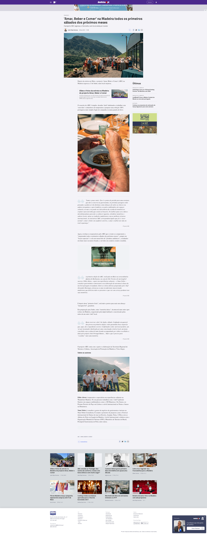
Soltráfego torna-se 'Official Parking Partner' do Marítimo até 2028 (143, 90)
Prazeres (80, 515)
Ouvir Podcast (196, 528)
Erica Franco (53, 502)
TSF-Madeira (109, 518)
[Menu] (50, 2)
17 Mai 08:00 (63, 475)
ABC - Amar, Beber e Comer (85, 436)
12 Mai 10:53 (91, 475)
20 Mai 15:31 (117, 500)
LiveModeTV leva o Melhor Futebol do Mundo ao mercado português (144, 98)
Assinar (150, 2)
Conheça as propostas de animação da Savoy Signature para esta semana (144, 106)
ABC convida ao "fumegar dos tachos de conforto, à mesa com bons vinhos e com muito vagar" (89, 470)
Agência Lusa (108, 475)
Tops (79, 522)
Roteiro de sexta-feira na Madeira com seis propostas (144, 496)
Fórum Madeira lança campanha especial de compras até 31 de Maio (61, 497)
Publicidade (109, 517)
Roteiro (80, 523)
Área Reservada (110, 522)
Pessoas (80, 514)
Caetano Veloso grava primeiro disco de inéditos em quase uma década (116, 470)
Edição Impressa (110, 523)
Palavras (80, 518)
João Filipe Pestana (54, 475)
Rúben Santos (136, 473)
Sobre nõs (136, 517)
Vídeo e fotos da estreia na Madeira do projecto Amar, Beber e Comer (94, 91)
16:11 (144, 500)
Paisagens (80, 517)
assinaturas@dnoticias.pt (56, 525)
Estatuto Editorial (138, 514)
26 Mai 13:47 (60, 502)
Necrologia (108, 520)
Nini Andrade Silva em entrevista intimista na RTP (116, 496)
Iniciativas (108, 514)
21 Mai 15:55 (90, 502)
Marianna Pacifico (109, 500)
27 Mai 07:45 (115, 475)
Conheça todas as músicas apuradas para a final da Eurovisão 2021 (87, 497)
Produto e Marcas (82, 520)
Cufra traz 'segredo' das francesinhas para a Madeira (143, 469)
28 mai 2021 (84, 30)
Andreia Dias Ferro (82, 502)
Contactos (136, 515)
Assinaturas (109, 515)
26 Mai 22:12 (143, 473)
